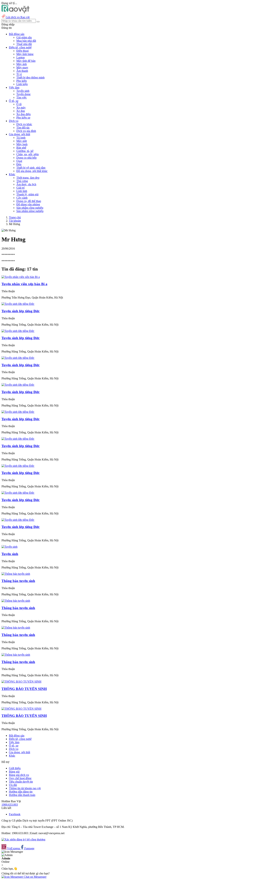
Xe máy (21, 107)
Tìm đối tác (23, 127)
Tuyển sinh (22, 90)
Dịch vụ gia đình (26, 130)
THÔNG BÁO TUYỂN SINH (24, 689)
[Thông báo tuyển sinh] (15, 573)
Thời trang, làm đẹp (27, 177)
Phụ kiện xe (23, 117)
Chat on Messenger (34, 876)
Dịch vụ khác (24, 124)
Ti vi (19, 74)
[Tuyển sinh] (9, 546)
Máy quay (22, 67)
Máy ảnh (21, 64)
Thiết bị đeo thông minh (30, 77)
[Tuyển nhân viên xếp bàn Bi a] (20, 276)
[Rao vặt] (15, 12)
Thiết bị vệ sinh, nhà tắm (30, 167)
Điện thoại (22, 50)
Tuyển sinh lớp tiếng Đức (20, 311)
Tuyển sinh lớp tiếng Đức (20, 365)
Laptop (20, 57)
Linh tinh (21, 191)
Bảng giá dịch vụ (19, 774)
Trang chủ (15, 217)
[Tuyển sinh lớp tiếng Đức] (17, 357)
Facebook (14, 814)
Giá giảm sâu (24, 37)
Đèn (18, 164)
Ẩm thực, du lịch (26, 184)
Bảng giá (14, 771)
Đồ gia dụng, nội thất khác (32, 171)
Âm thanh (22, 70)
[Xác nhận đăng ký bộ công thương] (23, 839)
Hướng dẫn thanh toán (22, 795)
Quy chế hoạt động (20, 778)
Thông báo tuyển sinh (18, 635)
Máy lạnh (21, 144)
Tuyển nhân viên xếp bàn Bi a (24, 284)
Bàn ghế (21, 147)
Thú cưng (22, 181)
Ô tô (19, 104)
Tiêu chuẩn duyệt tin (21, 781)
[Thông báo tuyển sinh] (15, 627)
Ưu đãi (13, 784)
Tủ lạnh (20, 137)
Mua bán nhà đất (26, 40)
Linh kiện (22, 84)
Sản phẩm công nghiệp (29, 207)
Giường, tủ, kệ (24, 151)
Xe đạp (20, 110)
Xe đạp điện (23, 114)
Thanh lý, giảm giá (27, 194)
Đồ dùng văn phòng (28, 204)
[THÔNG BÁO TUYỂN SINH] (21, 681)
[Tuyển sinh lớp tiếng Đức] (17, 303)
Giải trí (20, 187)
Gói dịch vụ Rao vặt (18, 17)
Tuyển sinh (9, 554)
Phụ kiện (21, 80)
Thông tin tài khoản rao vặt (25, 788)
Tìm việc (21, 97)
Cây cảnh (21, 197)
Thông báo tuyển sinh (18, 581)
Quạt (19, 161)
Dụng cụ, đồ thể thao (28, 201)
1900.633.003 (9, 804)
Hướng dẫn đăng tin (20, 791)
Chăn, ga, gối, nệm (27, 154)
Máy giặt (21, 140)
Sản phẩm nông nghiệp (29, 211)
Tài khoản (15, 220)
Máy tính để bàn (25, 60)
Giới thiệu (15, 768)
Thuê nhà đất (24, 44)
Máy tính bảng (24, 54)
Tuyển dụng (23, 94)
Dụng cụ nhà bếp (26, 157)
